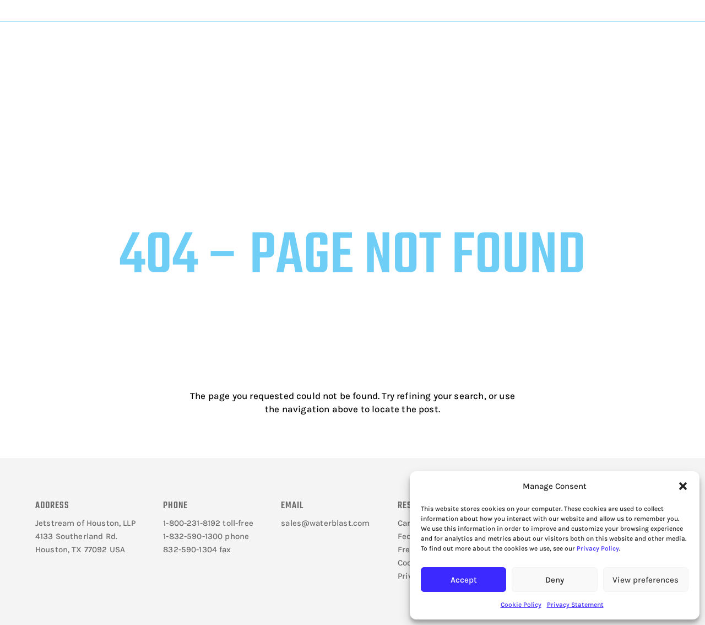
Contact (528, 44)
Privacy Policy (598, 548)
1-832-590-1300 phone (206, 536)
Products (243, 44)
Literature (175, 44)
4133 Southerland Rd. (76, 536)
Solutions (314, 44)
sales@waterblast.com (325, 523)
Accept (464, 580)
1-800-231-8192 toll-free (208, 523)
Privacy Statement (575, 604)
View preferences (645, 580)
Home (177, 81)
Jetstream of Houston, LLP (85, 523)
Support (385, 44)
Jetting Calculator (624, 10)
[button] (682, 486)
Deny (554, 580)
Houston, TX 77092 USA (80, 549)
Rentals (459, 44)
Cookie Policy (521, 604)
